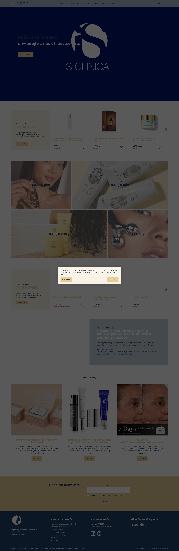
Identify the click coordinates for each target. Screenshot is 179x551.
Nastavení (66, 279)
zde (62, 274)
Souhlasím (113, 279)
